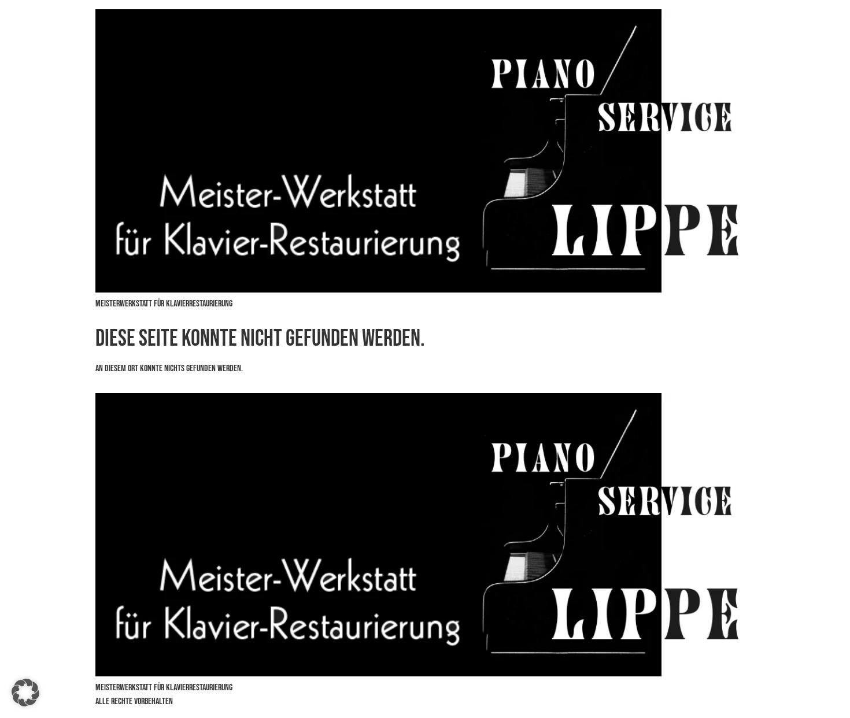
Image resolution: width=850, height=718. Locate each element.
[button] (25, 692)
